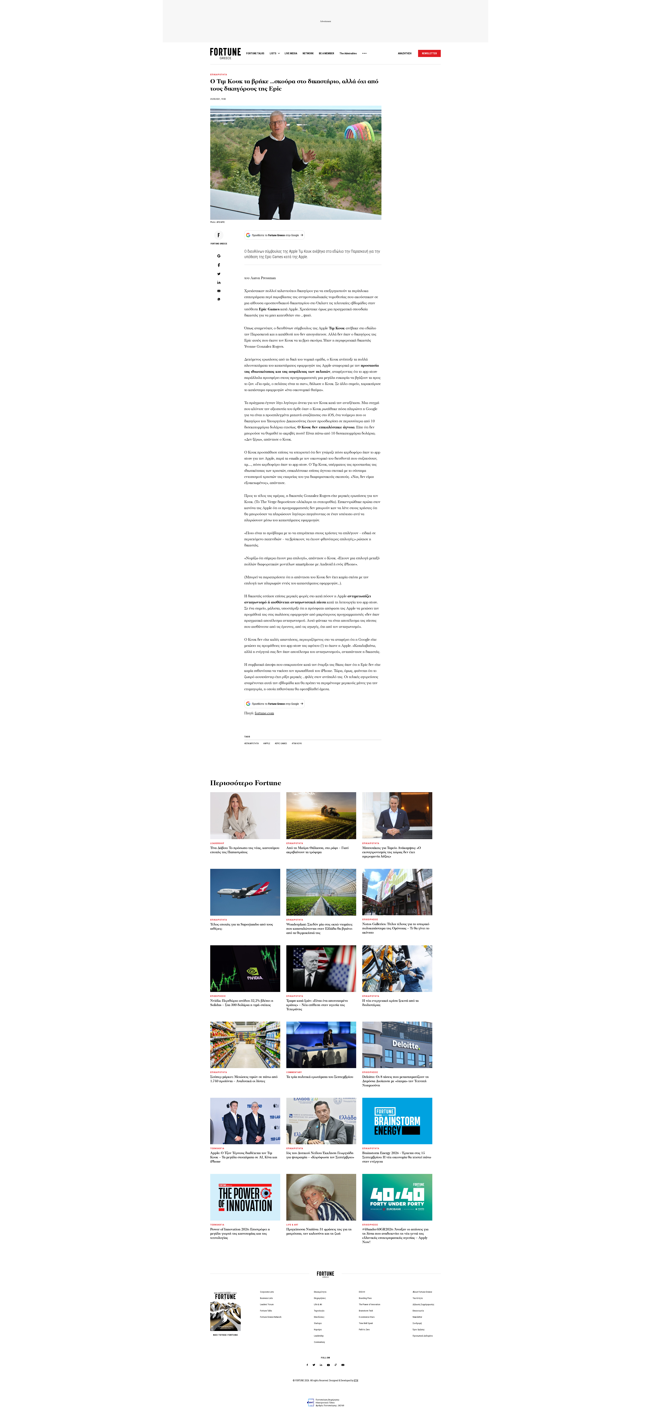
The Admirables (348, 53)
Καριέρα (318, 1329)
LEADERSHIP (217, 843)
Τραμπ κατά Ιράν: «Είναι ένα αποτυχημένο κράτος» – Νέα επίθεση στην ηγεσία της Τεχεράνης (317, 1005)
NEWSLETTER (429, 53)
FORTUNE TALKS (255, 53)
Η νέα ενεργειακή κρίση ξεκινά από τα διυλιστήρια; (390, 1003)
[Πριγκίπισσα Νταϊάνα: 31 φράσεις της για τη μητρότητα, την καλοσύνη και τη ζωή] (321, 1197)
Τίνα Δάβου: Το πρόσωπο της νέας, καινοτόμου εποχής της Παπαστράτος (244, 850)
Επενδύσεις (319, 1317)
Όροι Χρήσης (419, 1329)
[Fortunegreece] (225, 58)
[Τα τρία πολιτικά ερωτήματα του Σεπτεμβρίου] (321, 1045)
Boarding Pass (365, 1298)
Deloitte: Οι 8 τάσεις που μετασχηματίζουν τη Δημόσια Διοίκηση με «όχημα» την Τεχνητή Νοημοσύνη (395, 1081)
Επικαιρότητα (320, 1292)
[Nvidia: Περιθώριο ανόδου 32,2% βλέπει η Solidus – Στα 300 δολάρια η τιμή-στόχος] (245, 968)
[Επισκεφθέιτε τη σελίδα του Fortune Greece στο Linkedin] (321, 1365)
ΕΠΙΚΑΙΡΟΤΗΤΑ (218, 74)
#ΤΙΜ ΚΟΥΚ (297, 743)
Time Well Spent (366, 1323)
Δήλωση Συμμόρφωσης (423, 1304)
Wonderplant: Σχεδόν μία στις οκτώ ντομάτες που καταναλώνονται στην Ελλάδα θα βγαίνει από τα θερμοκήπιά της (319, 928)
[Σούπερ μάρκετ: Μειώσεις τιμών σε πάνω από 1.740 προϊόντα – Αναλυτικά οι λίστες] (245, 1045)
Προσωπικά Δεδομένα (423, 1336)
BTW (356, 1380)
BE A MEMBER (326, 53)
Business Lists (266, 1298)
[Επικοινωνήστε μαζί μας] (342, 1365)
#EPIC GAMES (281, 743)
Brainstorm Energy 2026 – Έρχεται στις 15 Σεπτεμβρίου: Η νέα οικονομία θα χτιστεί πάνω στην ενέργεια (396, 1157)
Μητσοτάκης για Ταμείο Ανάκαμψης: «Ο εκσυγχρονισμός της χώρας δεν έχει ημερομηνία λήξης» (391, 852)
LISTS (273, 53)
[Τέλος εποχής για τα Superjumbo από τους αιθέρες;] (245, 892)
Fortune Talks (266, 1310)
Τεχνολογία (319, 1310)
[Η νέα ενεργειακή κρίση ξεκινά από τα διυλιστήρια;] (397, 968)
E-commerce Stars (366, 1317)
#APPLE (267, 743)
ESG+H (362, 1292)
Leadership (319, 1336)
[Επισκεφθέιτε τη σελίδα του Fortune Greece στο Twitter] (314, 1365)
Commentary (319, 1342)
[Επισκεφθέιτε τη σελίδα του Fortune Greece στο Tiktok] (336, 1365)
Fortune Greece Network (270, 1317)
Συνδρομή (417, 1323)
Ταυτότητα (418, 1298)
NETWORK (308, 53)
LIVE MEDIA (291, 53)
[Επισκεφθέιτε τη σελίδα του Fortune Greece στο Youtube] (328, 1365)
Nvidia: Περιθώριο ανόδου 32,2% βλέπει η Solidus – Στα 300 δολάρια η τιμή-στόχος (241, 1003)
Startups (318, 1323)
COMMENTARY (294, 1072)
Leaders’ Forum (267, 1304)
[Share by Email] (218, 291)
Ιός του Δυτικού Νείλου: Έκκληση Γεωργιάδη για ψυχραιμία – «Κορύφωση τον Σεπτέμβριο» (320, 1155)
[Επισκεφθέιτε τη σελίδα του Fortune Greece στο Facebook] (307, 1365)
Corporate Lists (267, 1292)
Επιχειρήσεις (320, 1298)
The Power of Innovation (369, 1304)
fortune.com (264, 713)
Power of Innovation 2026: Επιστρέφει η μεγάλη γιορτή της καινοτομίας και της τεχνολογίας (240, 1233)
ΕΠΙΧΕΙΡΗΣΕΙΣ (370, 919)
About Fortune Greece (422, 1292)
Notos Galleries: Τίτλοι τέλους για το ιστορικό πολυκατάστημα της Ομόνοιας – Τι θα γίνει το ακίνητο (395, 928)
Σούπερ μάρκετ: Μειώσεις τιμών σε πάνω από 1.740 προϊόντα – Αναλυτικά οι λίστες (244, 1079)
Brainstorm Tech (366, 1310)
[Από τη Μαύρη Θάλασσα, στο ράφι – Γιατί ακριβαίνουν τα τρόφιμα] (321, 815)
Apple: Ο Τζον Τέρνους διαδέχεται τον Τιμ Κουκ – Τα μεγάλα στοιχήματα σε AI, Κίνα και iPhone (243, 1157)
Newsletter (417, 1317)
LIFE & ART (292, 1224)
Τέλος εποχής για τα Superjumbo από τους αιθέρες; (241, 926)
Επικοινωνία (418, 1310)
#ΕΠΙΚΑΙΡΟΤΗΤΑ (251, 743)
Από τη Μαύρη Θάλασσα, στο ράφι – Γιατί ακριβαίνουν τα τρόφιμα (317, 850)
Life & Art (318, 1304)
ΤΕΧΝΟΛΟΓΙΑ (217, 1148)
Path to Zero (364, 1329)
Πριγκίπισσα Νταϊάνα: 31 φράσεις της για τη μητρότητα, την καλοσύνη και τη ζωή (319, 1231)
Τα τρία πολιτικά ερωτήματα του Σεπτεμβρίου (319, 1077)
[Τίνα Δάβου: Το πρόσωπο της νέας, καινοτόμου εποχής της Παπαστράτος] (245, 815)
